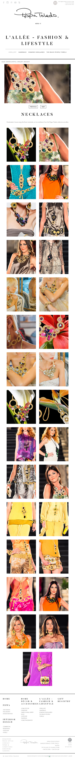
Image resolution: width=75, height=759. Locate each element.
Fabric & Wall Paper (27, 712)
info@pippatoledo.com (66, 1)
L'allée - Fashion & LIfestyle (8, 62)
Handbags (22, 52)
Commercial (7, 727)
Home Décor (25, 708)
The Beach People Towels (57, 52)
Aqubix (47, 756)
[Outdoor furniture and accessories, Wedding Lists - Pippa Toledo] (3, 2)
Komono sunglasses (37, 52)
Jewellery (12, 52)
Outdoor (6, 730)
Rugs (22, 714)
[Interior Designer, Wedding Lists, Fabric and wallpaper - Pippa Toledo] (37, 13)
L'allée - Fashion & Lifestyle (46, 701)
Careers (6, 751)
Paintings (24, 718)
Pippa (6, 705)
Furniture (24, 710)
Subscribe (6, 749)
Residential (6, 728)
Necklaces (27, 62)
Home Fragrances (27, 720)
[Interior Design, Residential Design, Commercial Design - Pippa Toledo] (55, 3)
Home (6, 699)
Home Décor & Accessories (30, 701)
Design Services (8, 714)
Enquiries (6, 739)
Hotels (5, 732)
